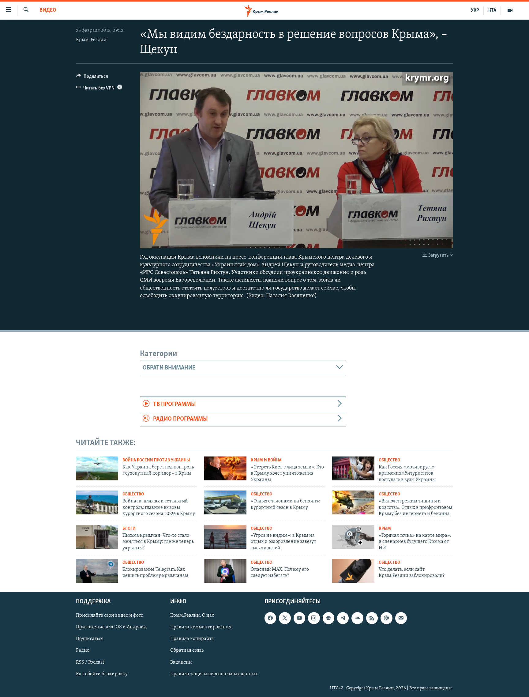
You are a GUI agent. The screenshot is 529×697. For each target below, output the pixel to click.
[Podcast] (386, 618)
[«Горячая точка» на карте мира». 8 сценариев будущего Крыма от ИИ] (353, 537)
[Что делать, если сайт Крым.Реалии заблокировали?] (353, 571)
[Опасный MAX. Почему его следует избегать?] (225, 571)
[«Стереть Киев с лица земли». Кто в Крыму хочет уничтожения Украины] (225, 468)
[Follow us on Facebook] (270, 618)
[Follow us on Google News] (328, 618)
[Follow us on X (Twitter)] (285, 618)
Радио (82, 650)
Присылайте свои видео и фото (109, 615)
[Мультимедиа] (510, 10)
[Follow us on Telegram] (343, 618)
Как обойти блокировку (102, 673)
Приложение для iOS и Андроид (111, 627)
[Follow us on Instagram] (314, 618)
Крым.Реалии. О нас (192, 615)
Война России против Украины (156, 460)
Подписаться (89, 638)
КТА (492, 10)
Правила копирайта (192, 638)
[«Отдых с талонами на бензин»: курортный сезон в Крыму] (225, 502)
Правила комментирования (200, 627)
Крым (385, 528)
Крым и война (266, 460)
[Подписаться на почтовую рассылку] (401, 618)
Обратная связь (187, 650)
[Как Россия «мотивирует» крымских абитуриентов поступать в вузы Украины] (353, 468)
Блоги (129, 528)
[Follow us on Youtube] (299, 618)
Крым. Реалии (91, 39)
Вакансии (181, 662)
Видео (47, 10)
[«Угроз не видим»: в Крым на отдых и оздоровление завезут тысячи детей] (225, 537)
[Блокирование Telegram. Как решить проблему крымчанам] (97, 571)
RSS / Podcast (90, 662)
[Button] (92, 78)
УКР (475, 10)
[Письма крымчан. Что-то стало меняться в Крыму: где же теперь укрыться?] (97, 537)
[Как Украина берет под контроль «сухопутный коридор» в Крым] (97, 468)
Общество (389, 460)
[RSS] (372, 618)
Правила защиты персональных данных (214, 673)
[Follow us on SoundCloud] (357, 618)
